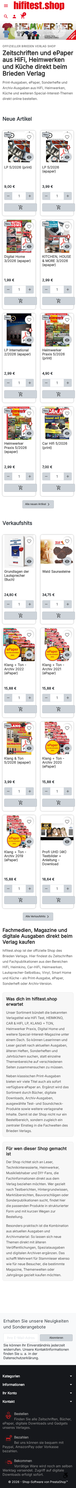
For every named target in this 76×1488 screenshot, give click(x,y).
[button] (6, 16)
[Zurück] (17, 30)
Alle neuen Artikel (38, 504)
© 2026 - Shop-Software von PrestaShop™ (38, 1482)
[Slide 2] (36, 35)
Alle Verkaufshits (38, 916)
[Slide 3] (40, 35)
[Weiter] (59, 30)
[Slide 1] (32, 35)
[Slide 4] (44, 35)
